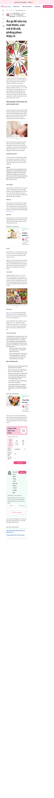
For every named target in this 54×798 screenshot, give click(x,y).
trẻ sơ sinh (22, 87)
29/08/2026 (17, 449)
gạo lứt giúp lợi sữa (10, 177)
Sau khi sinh (11, 10)
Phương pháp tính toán (13, 436)
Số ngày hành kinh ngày (10, 458)
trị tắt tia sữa (10, 211)
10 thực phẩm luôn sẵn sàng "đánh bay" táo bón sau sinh (25, 234)
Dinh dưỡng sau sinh (20, 10)
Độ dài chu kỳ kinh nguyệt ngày (10, 454)
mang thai (10, 312)
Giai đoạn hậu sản (25, 230)
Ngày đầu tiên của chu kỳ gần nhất (10, 449)
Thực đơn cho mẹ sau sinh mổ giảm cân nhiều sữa (25, 401)
